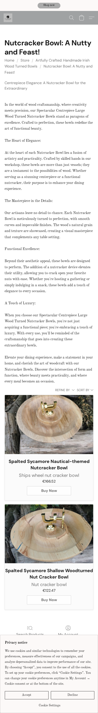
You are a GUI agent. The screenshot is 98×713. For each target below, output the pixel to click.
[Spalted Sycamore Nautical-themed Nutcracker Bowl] (49, 424)
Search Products (30, 634)
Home (9, 60)
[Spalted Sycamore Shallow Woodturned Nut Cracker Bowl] (49, 533)
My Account (68, 634)
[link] (49, 703)
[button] (49, 6)
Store (25, 60)
